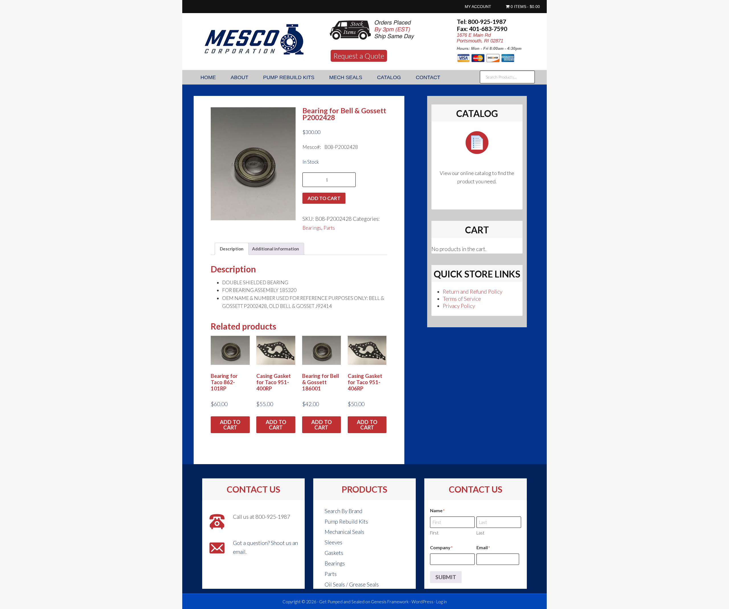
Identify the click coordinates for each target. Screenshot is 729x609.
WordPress (422, 601)
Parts (329, 228)
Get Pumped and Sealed (341, 601)
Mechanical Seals (344, 531)
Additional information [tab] (275, 248)
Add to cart (324, 198)
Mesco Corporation (253, 40)
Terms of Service (462, 298)
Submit (445, 577)
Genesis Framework (390, 601)
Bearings (311, 228)
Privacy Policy (459, 306)
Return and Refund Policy (472, 291)
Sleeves (333, 542)
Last (480, 532)
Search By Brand (344, 511)
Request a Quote (358, 56)
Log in (441, 601)
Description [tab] (231, 248)
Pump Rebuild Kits (346, 521)
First (434, 532)
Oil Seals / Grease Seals (352, 584)
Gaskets (334, 553)
